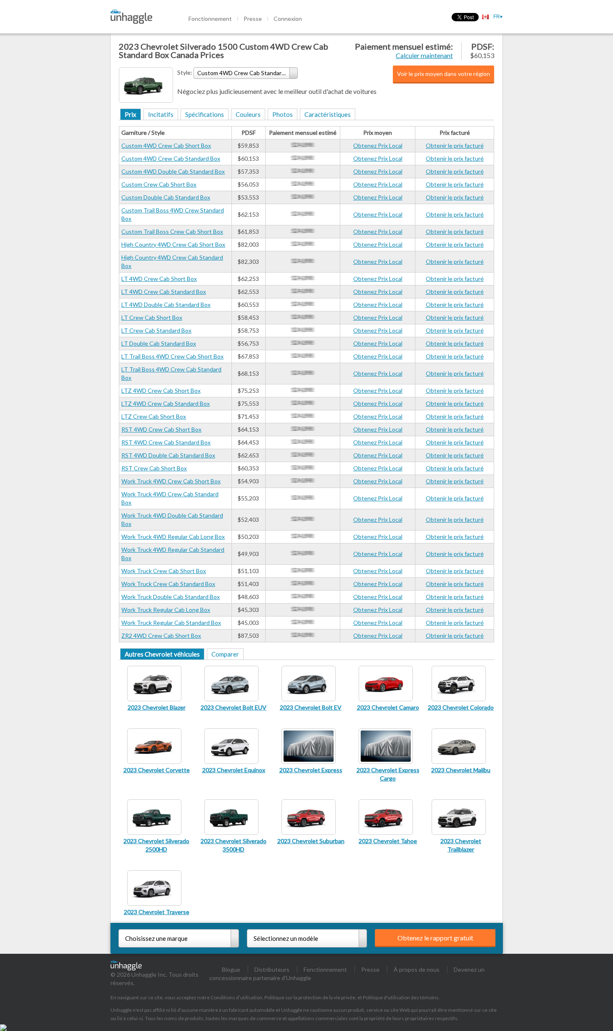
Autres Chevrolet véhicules (162, 654)
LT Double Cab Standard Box (158, 343)
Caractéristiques (327, 114)
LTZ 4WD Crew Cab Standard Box (165, 403)
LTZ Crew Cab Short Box (153, 416)
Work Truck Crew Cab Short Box (163, 570)
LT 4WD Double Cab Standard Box (166, 304)
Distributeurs (271, 969)
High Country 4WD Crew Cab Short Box (173, 244)
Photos (282, 114)
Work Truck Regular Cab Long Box (165, 609)
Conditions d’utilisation (236, 997)
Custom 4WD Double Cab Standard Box (173, 171)
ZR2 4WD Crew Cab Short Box (161, 635)
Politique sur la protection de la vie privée (309, 997)
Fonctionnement (210, 18)
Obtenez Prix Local (377, 145)
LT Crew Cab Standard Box (156, 330)
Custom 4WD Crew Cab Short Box (166, 145)
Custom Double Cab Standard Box (165, 197)
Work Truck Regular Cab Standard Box (171, 622)
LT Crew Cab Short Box (151, 317)
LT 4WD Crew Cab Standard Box (163, 291)
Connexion (288, 18)
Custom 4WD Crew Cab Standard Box (170, 158)
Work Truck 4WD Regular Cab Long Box (173, 536)
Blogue (231, 969)
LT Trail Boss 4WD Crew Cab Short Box (172, 356)
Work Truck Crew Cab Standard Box (168, 583)
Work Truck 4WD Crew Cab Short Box (171, 481)
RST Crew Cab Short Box (154, 468)
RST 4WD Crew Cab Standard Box (166, 442)
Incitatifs (160, 114)
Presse (253, 18)
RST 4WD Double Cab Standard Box (168, 455)
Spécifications (204, 114)
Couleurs (248, 114)
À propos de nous (417, 969)
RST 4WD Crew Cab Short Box (161, 429)
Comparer (225, 654)
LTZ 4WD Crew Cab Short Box (161, 390)
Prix (130, 114)
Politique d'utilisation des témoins (401, 997)
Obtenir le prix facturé (455, 145)
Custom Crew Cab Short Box (158, 184)
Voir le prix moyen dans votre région (443, 73)
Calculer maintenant (424, 55)
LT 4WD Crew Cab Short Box (159, 278)
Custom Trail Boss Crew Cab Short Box (172, 231)
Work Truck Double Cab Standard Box (170, 596)
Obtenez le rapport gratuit (435, 938)
